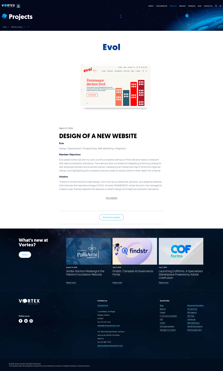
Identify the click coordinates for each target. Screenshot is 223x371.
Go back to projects (111, 217)
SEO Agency (192, 312)
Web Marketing (193, 323)
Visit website (111, 198)
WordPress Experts (194, 326)
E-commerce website (168, 316)
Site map (190, 316)
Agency (151, 6)
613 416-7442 (106, 322)
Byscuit (163, 309)
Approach (191, 6)
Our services (192, 309)
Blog (199, 6)
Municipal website (167, 326)
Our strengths (161, 6)
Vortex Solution (84, 366)
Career (162, 312)
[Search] (216, 6)
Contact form (102, 305)
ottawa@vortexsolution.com (108, 325)
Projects (173, 6)
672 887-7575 (106, 342)
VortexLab (191, 319)
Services (182, 6)
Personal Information (195, 305)
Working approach (194, 330)
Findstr (162, 323)
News (24, 255)
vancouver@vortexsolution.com (110, 345)
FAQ (161, 319)
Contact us (208, 6)
